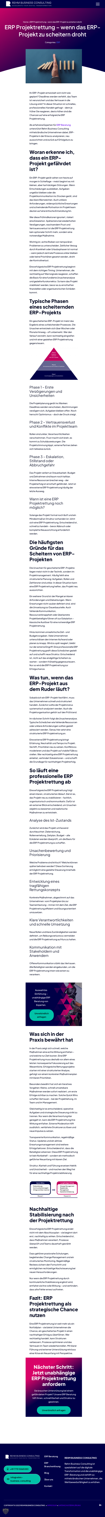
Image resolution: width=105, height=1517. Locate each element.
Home (25, 22)
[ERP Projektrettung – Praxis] (22, 1454)
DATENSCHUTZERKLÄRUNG (69, 1505)
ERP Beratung (63, 124)
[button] (5, 1511)
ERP (58, 42)
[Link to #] (97, 4)
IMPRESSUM (52, 1505)
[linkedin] (100, 1505)
